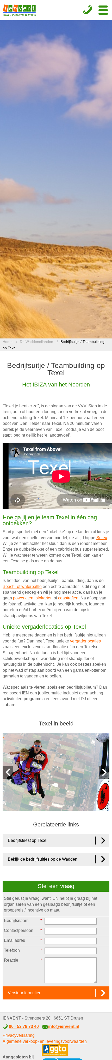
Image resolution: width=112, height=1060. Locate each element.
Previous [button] (8, 772)
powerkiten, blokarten (33, 598)
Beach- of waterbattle (22, 586)
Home (8, 342)
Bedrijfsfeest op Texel (27, 840)
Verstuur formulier (24, 993)
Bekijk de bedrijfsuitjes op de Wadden (42, 859)
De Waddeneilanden (36, 342)
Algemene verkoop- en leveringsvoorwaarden (45, 1041)
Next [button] (104, 772)
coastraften (68, 598)
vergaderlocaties (85, 641)
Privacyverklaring (19, 1035)
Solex (101, 537)
